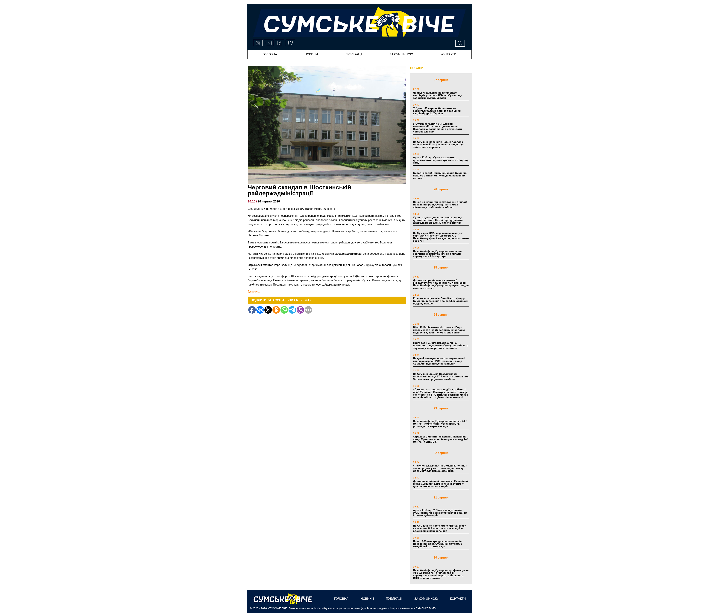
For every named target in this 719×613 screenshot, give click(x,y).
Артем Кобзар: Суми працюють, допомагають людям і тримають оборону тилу (440, 160)
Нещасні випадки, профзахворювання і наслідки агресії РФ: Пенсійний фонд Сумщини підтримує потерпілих (439, 361)
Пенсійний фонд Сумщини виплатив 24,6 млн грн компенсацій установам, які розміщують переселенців (440, 424)
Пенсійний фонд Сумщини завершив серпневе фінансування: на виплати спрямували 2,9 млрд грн (437, 254)
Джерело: (254, 291)
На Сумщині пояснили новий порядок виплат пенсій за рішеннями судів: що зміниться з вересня (438, 144)
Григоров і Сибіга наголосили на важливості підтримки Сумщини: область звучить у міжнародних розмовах (440, 345)
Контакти (448, 54)
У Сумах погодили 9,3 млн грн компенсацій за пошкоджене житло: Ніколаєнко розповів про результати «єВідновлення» (437, 127)
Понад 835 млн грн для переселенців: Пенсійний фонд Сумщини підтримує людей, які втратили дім (438, 544)
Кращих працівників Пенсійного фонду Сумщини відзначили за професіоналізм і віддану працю (440, 301)
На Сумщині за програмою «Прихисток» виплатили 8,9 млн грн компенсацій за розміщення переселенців (439, 528)
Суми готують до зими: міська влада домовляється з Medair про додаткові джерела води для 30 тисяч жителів (438, 220)
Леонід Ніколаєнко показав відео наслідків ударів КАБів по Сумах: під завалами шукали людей (437, 95)
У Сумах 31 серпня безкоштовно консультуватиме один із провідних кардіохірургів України (437, 111)
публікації (353, 54)
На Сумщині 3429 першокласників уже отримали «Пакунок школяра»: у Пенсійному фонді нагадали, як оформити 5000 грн (441, 236)
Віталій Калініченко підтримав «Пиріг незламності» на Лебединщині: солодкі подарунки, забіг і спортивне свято (439, 330)
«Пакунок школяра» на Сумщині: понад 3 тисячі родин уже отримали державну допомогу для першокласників (440, 468)
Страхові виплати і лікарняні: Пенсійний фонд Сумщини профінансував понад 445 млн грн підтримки (440, 439)
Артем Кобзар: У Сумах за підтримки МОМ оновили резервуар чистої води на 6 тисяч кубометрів (440, 513)
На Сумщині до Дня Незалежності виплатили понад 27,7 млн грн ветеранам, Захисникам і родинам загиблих (440, 376)
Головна (270, 54)
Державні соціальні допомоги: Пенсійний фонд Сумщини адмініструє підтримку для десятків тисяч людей (440, 484)
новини (311, 54)
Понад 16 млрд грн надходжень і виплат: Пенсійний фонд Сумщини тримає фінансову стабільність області (440, 204)
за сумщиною (401, 54)
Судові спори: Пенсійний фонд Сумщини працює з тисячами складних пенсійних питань (440, 175)
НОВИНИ (417, 68)
